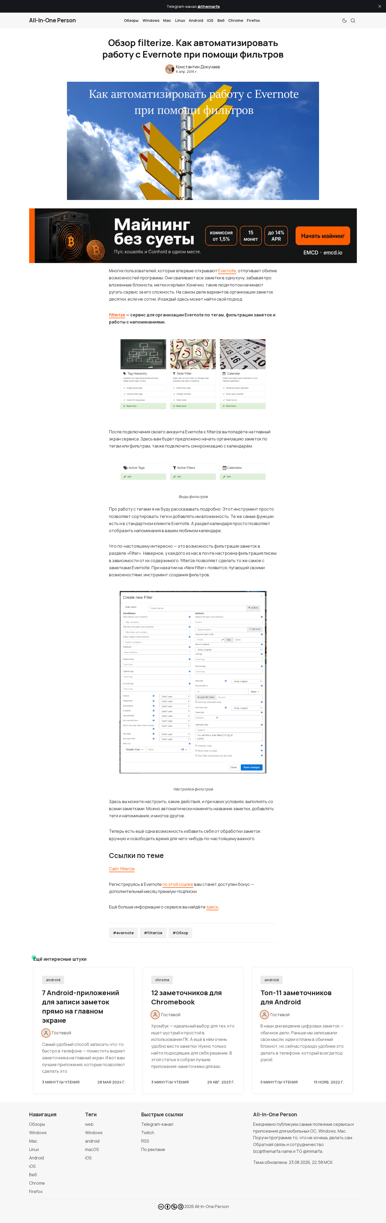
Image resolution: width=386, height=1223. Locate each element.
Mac (167, 20)
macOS (92, 1149)
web (89, 1124)
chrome (162, 980)
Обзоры (131, 20)
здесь (212, 907)
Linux (180, 20)
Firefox (253, 20)
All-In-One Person (212, 1206)
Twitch (147, 1132)
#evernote (123, 932)
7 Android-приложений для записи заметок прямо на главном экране (80, 1006)
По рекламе (153, 1149)
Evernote (227, 271)
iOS (210, 20)
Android (196, 20)
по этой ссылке (178, 884)
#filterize (153, 932)
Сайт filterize (122, 869)
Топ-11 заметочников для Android (296, 997)
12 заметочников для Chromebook (186, 997)
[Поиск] (353, 20)
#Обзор (180, 932)
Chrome (235, 20)
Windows (151, 20)
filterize (117, 315)
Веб (221, 20)
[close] (379, 6)
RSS (145, 1141)
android (53, 980)
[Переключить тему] (344, 20)
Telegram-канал (157, 1124)
